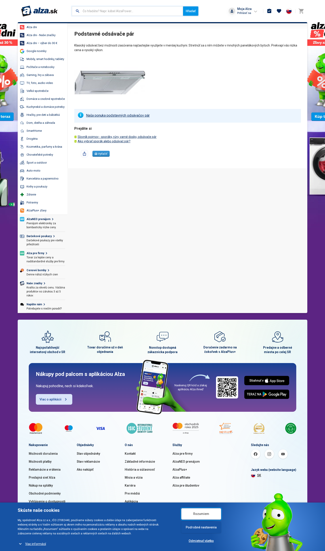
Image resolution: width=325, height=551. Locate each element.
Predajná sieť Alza (42, 477)
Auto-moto (33, 170)
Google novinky (36, 51)
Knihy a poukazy (37, 186)
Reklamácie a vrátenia (45, 469)
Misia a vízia (134, 477)
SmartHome (34, 130)
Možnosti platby (40, 461)
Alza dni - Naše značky (41, 35)
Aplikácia (131, 501)
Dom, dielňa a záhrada (41, 122)
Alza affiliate (181, 477)
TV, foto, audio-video (40, 83)
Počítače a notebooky (40, 67)
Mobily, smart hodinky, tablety (45, 59)
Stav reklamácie (88, 461)
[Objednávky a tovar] (269, 11)
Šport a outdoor (37, 162)
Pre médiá (132, 493)
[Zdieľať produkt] (84, 153)
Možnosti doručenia (43, 453)
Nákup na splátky (41, 485)
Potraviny (32, 202)
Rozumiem (201, 514)
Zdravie (31, 194)
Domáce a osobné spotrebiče (46, 99)
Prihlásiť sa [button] (244, 13)
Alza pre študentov (185, 485)
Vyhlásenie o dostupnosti (47, 501)
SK (259, 475)
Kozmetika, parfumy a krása (44, 146)
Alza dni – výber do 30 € (42, 43)
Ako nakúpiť (85, 469)
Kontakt (130, 453)
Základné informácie (140, 461)
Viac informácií (35, 544)
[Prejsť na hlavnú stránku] (39, 11)
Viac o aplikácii (50, 399)
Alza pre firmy (182, 453)
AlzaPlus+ (179, 469)
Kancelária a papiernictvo (43, 178)
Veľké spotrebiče (37, 91)
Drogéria (32, 138)
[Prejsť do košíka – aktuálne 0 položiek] (301, 11)
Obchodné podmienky (45, 493)
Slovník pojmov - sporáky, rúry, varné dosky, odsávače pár (117, 137)
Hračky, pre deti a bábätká (43, 114)
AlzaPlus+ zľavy (36, 210)
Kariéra (130, 485)
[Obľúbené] (279, 11)
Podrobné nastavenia (201, 527)
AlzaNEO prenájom (186, 461)
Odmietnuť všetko (201, 541)
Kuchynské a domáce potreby (46, 106)
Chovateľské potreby (40, 154)
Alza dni (32, 27)
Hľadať (191, 11)
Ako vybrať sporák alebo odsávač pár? (104, 141)
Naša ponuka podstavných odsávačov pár (118, 115)
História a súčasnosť (140, 469)
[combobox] (127, 11)
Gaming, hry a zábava (40, 75)
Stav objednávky (88, 453)
